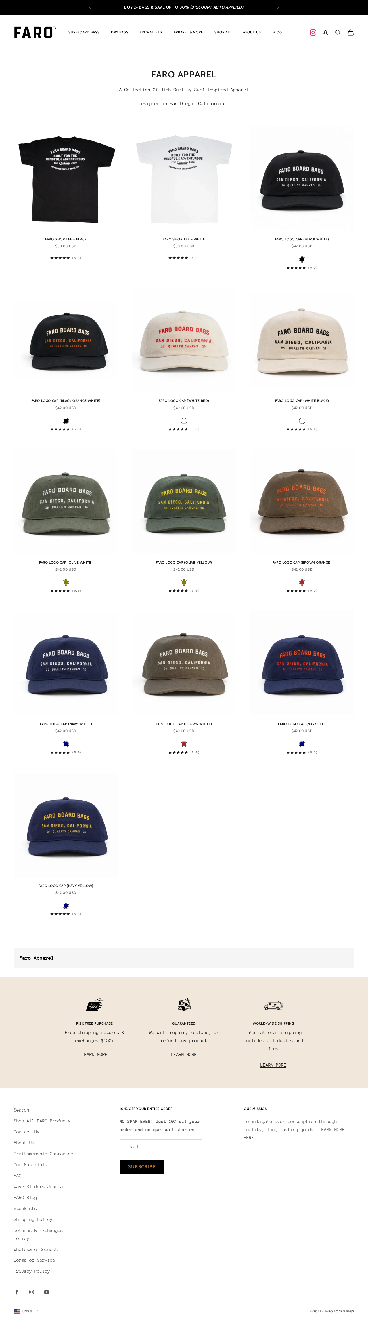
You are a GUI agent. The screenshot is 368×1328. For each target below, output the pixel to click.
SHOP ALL (222, 32)
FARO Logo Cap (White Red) (184, 400)
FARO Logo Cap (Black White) (302, 239)
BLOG (277, 32)
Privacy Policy (32, 1271)
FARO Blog (25, 1197)
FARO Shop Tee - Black (66, 239)
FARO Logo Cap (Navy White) (66, 724)
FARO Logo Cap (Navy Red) (302, 724)
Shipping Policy (33, 1219)
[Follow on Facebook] (17, 1292)
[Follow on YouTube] (46, 1292)
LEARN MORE (95, 1054)
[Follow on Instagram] (31, 1292)
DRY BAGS (119, 32)
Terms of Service (34, 1260)
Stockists (25, 1208)
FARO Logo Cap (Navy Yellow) (66, 886)
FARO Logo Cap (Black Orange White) (66, 400)
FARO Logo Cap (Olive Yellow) (184, 562)
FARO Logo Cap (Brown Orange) (302, 562)
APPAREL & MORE (188, 32)
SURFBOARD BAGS (83, 32)
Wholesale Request (36, 1249)
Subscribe (142, 1166)
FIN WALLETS (151, 32)
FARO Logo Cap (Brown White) (184, 724)
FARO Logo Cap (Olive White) (66, 562)
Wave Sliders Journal (40, 1186)
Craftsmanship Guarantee (43, 1153)
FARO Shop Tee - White (184, 239)
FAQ (18, 1175)
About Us (24, 1142)
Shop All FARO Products (42, 1121)
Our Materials (30, 1164)
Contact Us (27, 1132)
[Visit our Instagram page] (313, 32)
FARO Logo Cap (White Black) (302, 400)
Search (21, 1110)
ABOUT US (252, 32)
